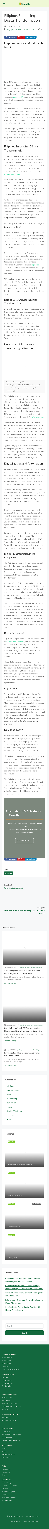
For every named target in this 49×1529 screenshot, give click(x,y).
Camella (8, 873)
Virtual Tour (6, 1400)
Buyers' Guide (7, 1397)
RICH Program (7, 1438)
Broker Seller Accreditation (11, 1435)
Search (24, 1333)
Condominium (7, 1386)
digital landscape (37, 417)
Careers (5, 1366)
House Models (7, 1380)
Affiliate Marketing (8, 1454)
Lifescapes (5, 1377)
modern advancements (15, 641)
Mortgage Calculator (9, 1420)
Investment (11, 1103)
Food (9, 1119)
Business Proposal (8, 1492)
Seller (4, 1475)
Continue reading (10, 983)
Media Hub (5, 1457)
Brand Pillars (6, 1360)
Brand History (7, 1357)
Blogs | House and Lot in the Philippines (22, 29)
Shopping (11, 1115)
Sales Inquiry (6, 1483)
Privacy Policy (15, 1522)
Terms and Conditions (31, 1522)
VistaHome (6, 1417)
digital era (35, 265)
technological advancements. (15, 174)
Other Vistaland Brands (10, 1369)
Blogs (4, 1451)
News (9, 1094)
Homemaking (12, 1098)
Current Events (13, 1090)
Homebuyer (6, 1469)
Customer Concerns (9, 1486)
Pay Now (5, 1409)
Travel (9, 1107)
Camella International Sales (11, 1441)
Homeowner (6, 1472)
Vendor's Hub (7, 1501)
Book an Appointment (9, 1403)
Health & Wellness (14, 1111)
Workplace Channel (9, 1498)
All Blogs (10, 1086)
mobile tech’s (18, 97)
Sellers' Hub (6, 1432)
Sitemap (4, 1495)
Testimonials (6, 1363)
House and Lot (7, 1383)
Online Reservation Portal (11, 1406)
